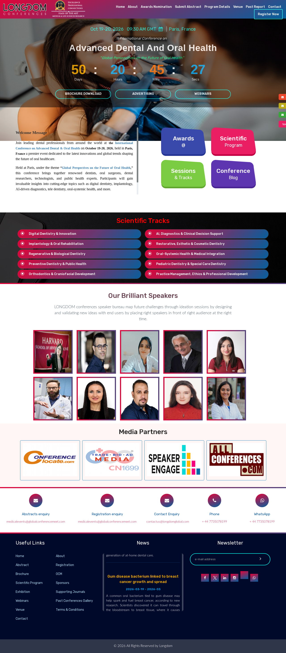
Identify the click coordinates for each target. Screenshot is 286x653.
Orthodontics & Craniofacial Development (62, 274)
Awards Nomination (156, 7)
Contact (274, 7)
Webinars (203, 93)
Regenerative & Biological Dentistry (57, 254)
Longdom (165, 646)
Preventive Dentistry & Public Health (57, 264)
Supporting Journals (70, 592)
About (133, 7)
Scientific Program (29, 583)
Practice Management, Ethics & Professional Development (202, 274)
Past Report (255, 7)
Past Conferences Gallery (74, 601)
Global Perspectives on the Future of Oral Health (96, 168)
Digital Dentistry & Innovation (52, 234)
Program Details (217, 7)
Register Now (268, 14)
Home (120, 7)
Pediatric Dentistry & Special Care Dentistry (191, 264)
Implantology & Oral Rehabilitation (56, 244)
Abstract (22, 565)
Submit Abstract (188, 7)
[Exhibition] (55, 591)
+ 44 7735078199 (214, 521)
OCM (59, 574)
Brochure (22, 574)
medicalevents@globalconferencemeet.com (35, 521)
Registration (65, 565)
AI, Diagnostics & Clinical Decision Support (189, 234)
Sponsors (62, 583)
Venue (238, 7)
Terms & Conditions (70, 610)
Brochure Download (83, 93)
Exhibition (23, 592)
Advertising (143, 93)
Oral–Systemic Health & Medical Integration (190, 254)
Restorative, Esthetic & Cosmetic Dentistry (190, 244)
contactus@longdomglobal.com (167, 521)
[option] (50, 460)
